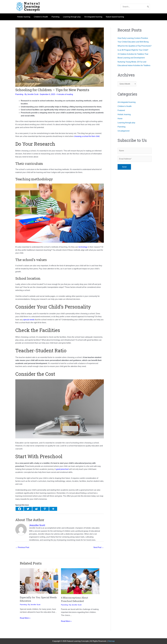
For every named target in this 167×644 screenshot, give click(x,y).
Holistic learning (124, 114)
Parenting (19, 94)
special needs (28, 320)
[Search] (148, 7)
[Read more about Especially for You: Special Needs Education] (39, 581)
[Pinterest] (45, 509)
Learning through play (126, 123)
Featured (121, 110)
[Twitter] (28, 509)
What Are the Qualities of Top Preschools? (134, 46)
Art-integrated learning (127, 102)
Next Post (98, 547)
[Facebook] (20, 509)
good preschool (62, 469)
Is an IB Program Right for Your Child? (133, 50)
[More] (53, 509)
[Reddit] (36, 509)
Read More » (25, 618)
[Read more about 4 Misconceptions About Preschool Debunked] (80, 581)
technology (83, 247)
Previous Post (22, 547)
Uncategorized (123, 131)
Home (120, 119)
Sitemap (111, 641)
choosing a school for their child (86, 136)
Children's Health (125, 106)
